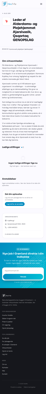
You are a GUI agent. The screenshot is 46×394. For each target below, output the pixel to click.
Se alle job (5, 338)
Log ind (4, 354)
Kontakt (4, 374)
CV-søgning (6, 325)
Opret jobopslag (7, 328)
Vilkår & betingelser (29, 387)
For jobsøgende (7, 341)
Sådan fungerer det (9, 318)
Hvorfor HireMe (7, 315)
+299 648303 (12, 227)
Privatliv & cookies (16, 387)
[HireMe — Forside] (9, 4)
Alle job (7, 13)
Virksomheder (7, 348)
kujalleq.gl (10, 220)
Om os (4, 364)
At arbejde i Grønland (9, 345)
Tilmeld (23, 277)
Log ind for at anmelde (15, 204)
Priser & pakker (7, 322)
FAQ (3, 371)
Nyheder (5, 367)
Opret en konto (7, 351)
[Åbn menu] (41, 4)
